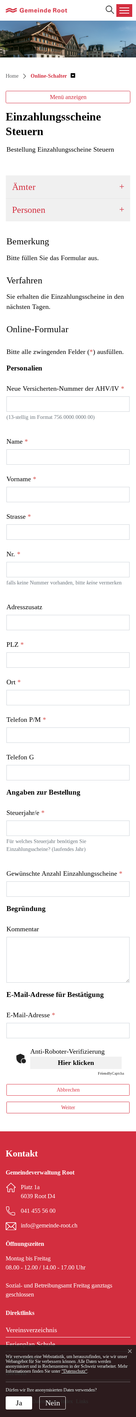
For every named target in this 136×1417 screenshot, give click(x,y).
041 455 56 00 (38, 1211)
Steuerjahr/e (25, 812)
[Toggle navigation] (124, 10)
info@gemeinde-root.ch (49, 1225)
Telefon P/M (26, 719)
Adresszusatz (24, 607)
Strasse (18, 516)
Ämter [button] (24, 187)
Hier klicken (76, 1062)
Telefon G (20, 757)
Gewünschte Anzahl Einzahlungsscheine (64, 873)
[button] (53, 76)
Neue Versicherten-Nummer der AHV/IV (65, 388)
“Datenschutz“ (74, 1371)
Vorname (21, 479)
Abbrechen (68, 1090)
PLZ (15, 644)
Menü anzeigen (68, 97)
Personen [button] (28, 210)
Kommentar (22, 929)
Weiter (68, 1107)
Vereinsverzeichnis (31, 1330)
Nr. (13, 554)
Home (12, 76)
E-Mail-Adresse (30, 1015)
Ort (13, 682)
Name (17, 441)
